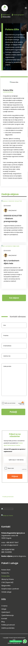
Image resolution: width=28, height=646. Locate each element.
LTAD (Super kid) (7, 582)
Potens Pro (5, 573)
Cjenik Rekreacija (7, 615)
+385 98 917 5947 (12, 543)
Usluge (3, 609)
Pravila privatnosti (7, 497)
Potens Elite (5, 576)
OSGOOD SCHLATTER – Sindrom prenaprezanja (13, 218)
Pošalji (13, 411)
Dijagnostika (5, 586)
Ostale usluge (6, 592)
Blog (3, 622)
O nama (4, 606)
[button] (26, 8)
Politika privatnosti (8, 625)
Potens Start (5, 570)
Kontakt (4, 619)
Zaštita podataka (7, 628)
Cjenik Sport (5, 612)
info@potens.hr (12, 545)
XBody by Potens (7, 579)
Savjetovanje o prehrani (10, 589)
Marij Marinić (13, 210)
